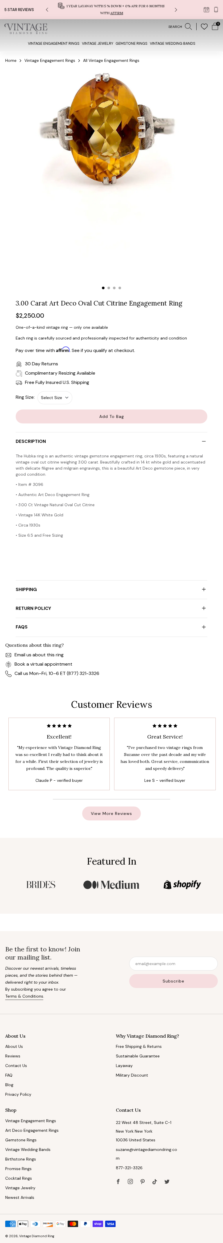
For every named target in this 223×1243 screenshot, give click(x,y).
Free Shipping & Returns (139, 1046)
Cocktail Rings (18, 1178)
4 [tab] (119, 288)
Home (11, 60)
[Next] (176, 10)
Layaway (124, 1065)
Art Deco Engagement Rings (32, 1130)
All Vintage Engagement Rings (111, 60)
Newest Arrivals (19, 1197)
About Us (14, 1046)
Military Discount (132, 1075)
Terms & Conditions (24, 996)
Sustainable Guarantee (138, 1056)
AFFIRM (116, 13)
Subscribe (173, 981)
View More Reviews (111, 813)
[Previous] (47, 10)
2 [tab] (108, 288)
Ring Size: (25, 397)
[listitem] (112, 9)
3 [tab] (114, 288)
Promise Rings (18, 1168)
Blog (9, 1084)
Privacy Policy (18, 1094)
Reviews (12, 1056)
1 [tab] (103, 288)
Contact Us (16, 1065)
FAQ (8, 1075)
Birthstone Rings (20, 1159)
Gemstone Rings (132, 43)
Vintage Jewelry (97, 43)
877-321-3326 (129, 1167)
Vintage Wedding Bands (172, 43)
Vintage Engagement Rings (54, 43)
